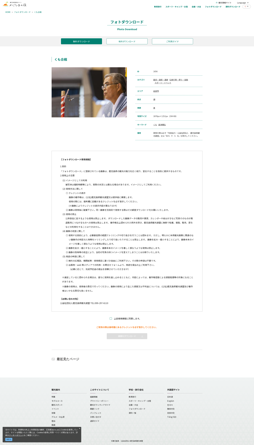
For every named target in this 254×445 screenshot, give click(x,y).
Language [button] (241, 2)
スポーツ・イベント (163, 82)
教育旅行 (132, 396)
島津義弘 (162, 124)
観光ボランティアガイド (100, 405)
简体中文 (171, 413)
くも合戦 (38, 12)
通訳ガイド (94, 421)
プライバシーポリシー (99, 401)
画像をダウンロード (127, 336)
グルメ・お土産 (58, 417)
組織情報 (93, 396)
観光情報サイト (225, 2)
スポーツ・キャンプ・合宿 (140, 401)
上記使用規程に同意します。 (127, 318)
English (170, 401)
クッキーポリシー (16, 435)
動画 (53, 425)
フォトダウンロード (22, 12)
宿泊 (53, 421)
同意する (8, 439)
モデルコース (57, 401)
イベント (55, 408)
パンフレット (95, 413)
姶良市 (156, 91)
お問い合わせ (95, 417)
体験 (53, 413)
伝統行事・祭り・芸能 (178, 79)
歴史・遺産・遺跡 (160, 79)
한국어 (170, 405)
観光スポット (57, 405)
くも (155, 124)
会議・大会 (133, 405)
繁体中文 (171, 408)
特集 (53, 396)
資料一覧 (132, 413)
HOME (8, 12)
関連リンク (94, 408)
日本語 (170, 396)
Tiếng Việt (171, 417)
